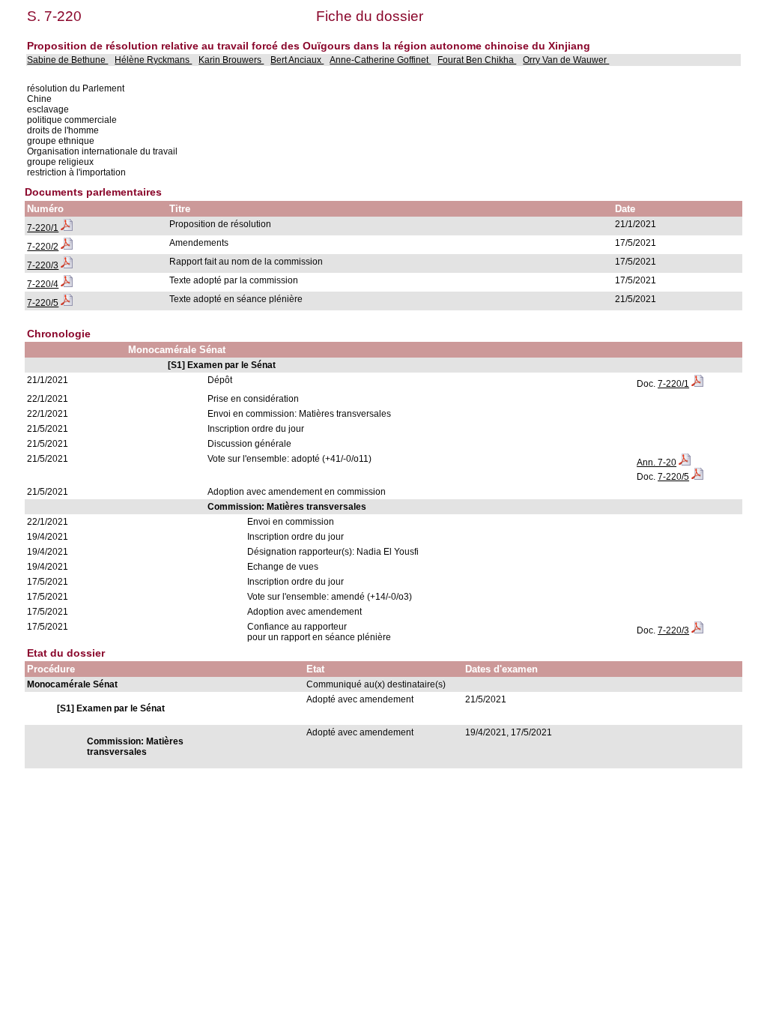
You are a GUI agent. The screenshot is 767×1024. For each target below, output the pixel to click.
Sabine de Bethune (67, 60)
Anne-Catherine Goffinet (380, 60)
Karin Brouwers (231, 60)
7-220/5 (42, 303)
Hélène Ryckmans (153, 60)
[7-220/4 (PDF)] (67, 284)
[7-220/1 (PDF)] (67, 228)
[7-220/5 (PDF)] (67, 303)
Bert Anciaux (297, 60)
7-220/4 (42, 284)
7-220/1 (42, 228)
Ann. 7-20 (656, 462)
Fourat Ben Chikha (476, 60)
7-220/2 (42, 246)
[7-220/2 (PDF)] (67, 246)
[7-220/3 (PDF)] (67, 265)
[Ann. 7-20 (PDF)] (685, 462)
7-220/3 (42, 265)
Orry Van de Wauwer (566, 60)
